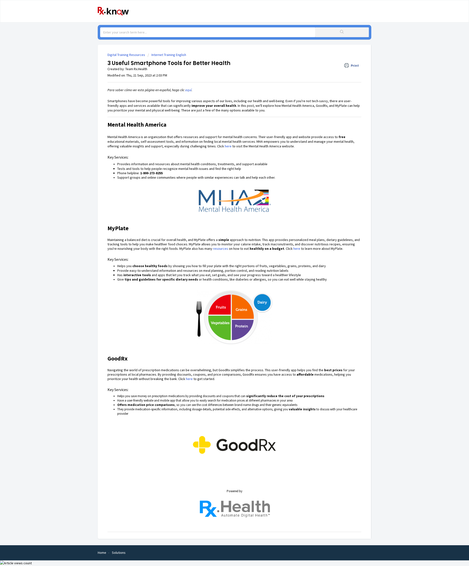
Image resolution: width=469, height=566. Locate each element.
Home (102, 552)
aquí (188, 90)
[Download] (225, 225)
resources (220, 248)
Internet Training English (168, 55)
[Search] (342, 32)
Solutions (119, 552)
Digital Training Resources (126, 55)
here (228, 146)
